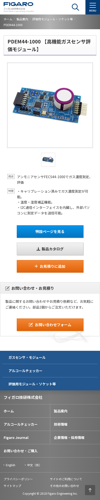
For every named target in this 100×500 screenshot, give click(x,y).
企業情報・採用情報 (69, 437)
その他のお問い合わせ (64, 486)
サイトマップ (12, 486)
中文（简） (34, 465)
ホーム (8, 19)
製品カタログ (53, 248)
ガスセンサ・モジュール (27, 357)
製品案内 (22, 19)
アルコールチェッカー (25, 370)
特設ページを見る (50, 231)
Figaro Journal (16, 437)
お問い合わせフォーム (53, 324)
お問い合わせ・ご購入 (21, 450)
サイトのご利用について (66, 479)
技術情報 (60, 424)
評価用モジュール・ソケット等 (52, 19)
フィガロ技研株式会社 (23, 397)
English (10, 465)
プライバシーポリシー (18, 479)
